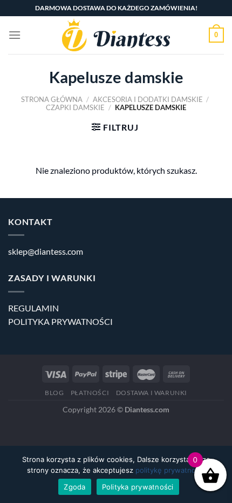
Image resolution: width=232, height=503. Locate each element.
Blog (54, 393)
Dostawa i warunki (151, 393)
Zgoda (74, 486)
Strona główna (52, 99)
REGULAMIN (33, 308)
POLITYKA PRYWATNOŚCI (60, 321)
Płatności (90, 393)
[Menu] (14, 35)
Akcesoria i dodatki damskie (148, 99)
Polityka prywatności (138, 486)
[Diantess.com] (116, 35)
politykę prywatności (170, 470)
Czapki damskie (75, 107)
